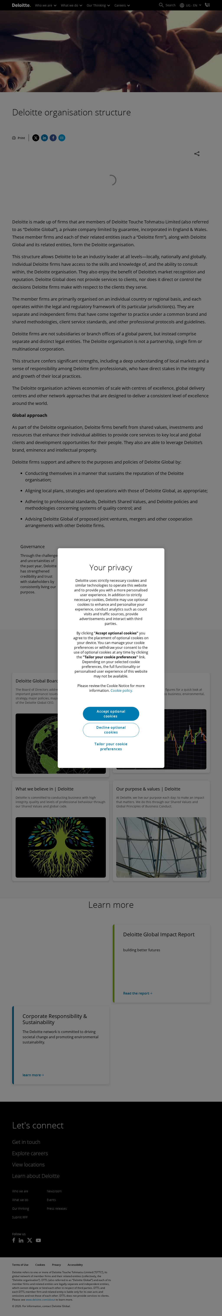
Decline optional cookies (111, 730)
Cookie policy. (122, 690)
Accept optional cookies (111, 714)
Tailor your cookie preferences (111, 746)
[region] (111, 658)
